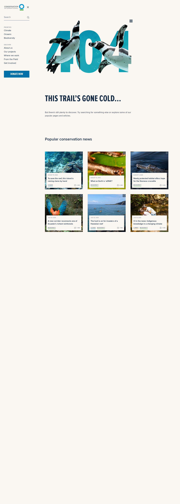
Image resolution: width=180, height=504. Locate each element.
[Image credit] (131, 21)
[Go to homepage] (14, 7)
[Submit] (27, 17)
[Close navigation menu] (27, 7)
